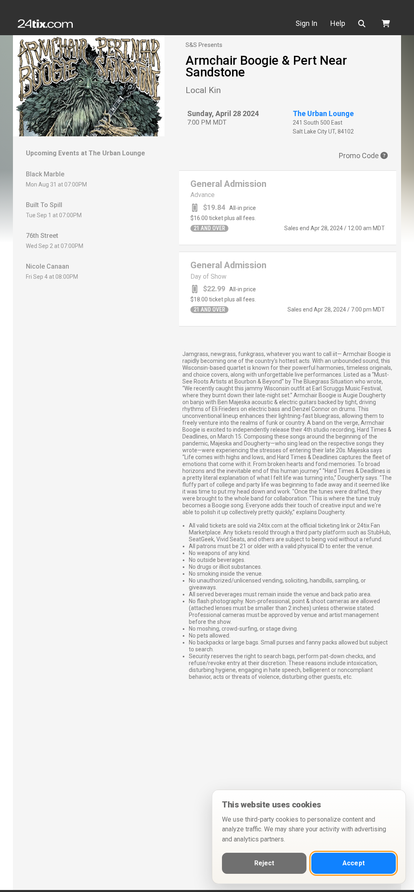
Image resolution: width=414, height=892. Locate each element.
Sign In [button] (306, 23)
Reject (264, 863)
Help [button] (337, 23)
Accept (353, 863)
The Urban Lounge (323, 113)
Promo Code (359, 155)
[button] (363, 23)
